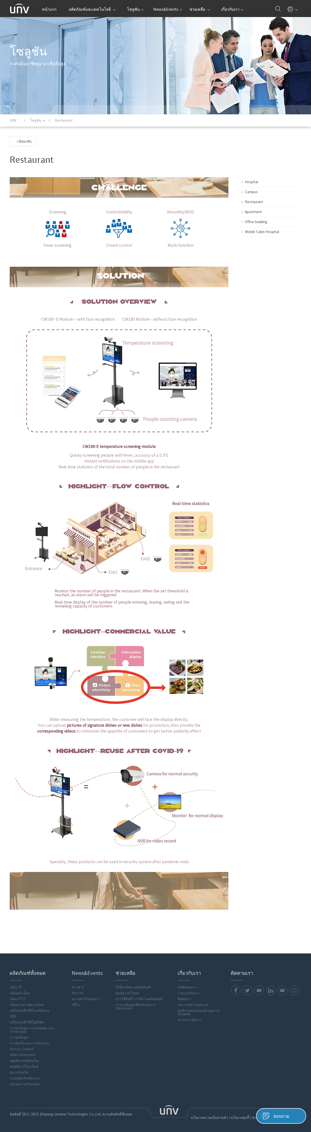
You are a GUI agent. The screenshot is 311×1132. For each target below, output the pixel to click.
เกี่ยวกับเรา (230, 9)
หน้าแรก (49, 9)
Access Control (21, 1049)
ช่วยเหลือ (198, 9)
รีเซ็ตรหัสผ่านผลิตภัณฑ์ (133, 987)
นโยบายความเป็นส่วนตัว (209, 1117)
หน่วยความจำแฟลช (25, 1084)
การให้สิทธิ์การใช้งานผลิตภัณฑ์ (139, 999)
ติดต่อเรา (184, 999)
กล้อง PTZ (17, 999)
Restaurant (254, 202)
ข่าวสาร (78, 987)
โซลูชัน (133, 9)
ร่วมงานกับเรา (188, 993)
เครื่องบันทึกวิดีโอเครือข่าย (29, 1010)
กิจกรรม (78, 993)
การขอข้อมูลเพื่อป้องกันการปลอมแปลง (136, 1006)
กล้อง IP (16, 987)
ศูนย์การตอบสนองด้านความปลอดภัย (198, 1012)
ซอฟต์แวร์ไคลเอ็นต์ (24, 1066)
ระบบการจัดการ (190, 1020)
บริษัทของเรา (187, 987)
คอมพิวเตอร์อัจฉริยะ (25, 1060)
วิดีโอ (76, 1004)
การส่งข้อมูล (19, 1037)
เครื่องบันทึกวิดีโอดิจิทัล (27, 1022)
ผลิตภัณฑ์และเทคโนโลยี (90, 9)
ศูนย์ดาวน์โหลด (127, 993)
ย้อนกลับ (25, 141)
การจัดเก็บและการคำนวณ (29, 1043)
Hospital (251, 182)
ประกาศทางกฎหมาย (193, 1004)
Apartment (253, 212)
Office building (256, 222)
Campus (251, 192)
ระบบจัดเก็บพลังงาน (25, 1078)
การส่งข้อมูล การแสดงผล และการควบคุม (32, 1029)
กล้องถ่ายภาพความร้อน (27, 1004)
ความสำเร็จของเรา (86, 999)
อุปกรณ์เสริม (19, 1072)
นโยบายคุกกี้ (240, 1117)
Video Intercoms (23, 1055)
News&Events (165, 9)
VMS (13, 1016)
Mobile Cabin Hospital (262, 232)
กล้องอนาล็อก (20, 993)
